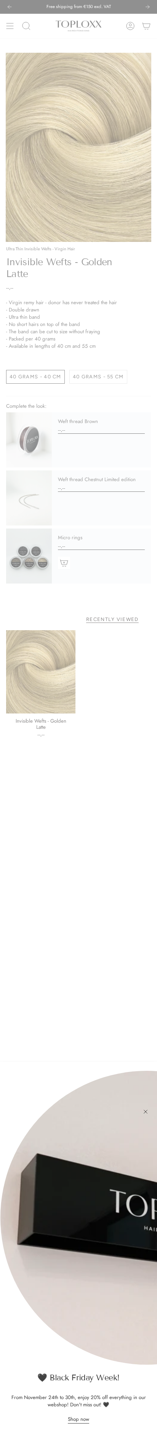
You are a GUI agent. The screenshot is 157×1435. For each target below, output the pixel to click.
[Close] (145, 1112)
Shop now (78, 1419)
